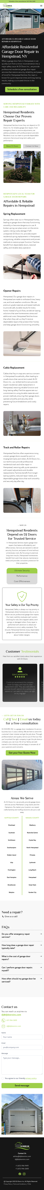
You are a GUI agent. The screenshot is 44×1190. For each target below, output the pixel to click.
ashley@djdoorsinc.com (22, 1156)
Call (6, 719)
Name (3, 1033)
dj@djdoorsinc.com (11, 1014)
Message (4, 1053)
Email (24, 719)
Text (14, 719)
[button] (40, 6)
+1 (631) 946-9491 (22, 1166)
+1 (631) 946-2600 (22, 1169)
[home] (6, 5)
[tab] (22, 570)
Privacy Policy (8, 1184)
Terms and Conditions (19, 1184)
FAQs (29, 1184)
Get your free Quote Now (22, 753)
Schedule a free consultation (22, 89)
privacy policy (31, 1078)
